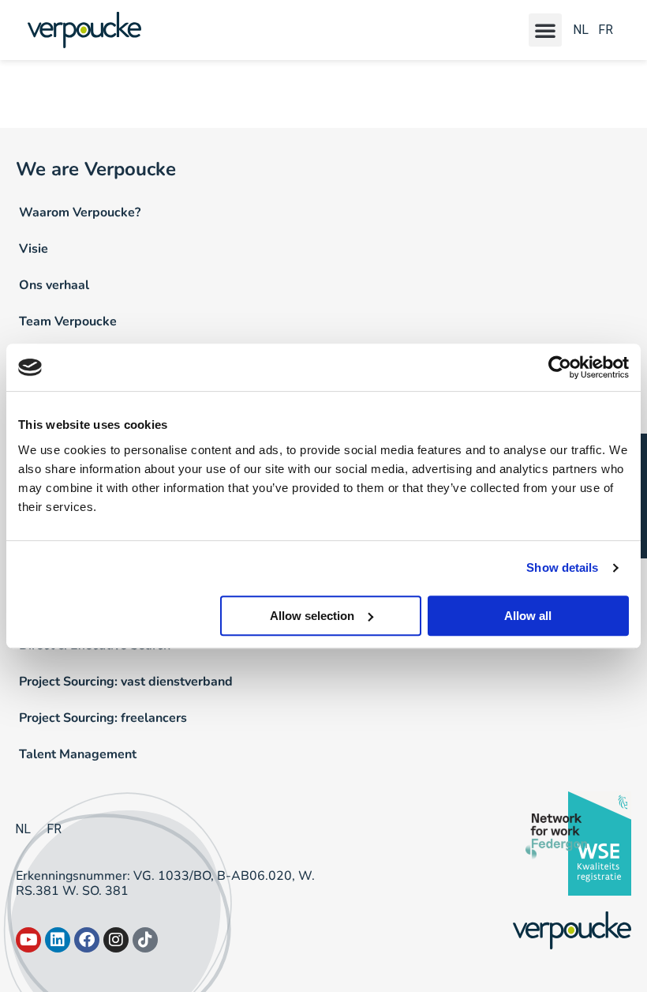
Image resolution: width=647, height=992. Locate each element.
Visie (33, 248)
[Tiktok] (145, 940)
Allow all (528, 615)
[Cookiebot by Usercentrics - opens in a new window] (560, 367)
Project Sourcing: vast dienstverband (126, 681)
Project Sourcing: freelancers (103, 718)
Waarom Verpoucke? (79, 212)
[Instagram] (116, 940)
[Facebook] (86, 940)
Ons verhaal (54, 285)
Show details (562, 567)
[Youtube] (28, 940)
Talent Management (78, 754)
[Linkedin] (57, 940)
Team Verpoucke (68, 321)
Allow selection (312, 615)
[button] (545, 30)
